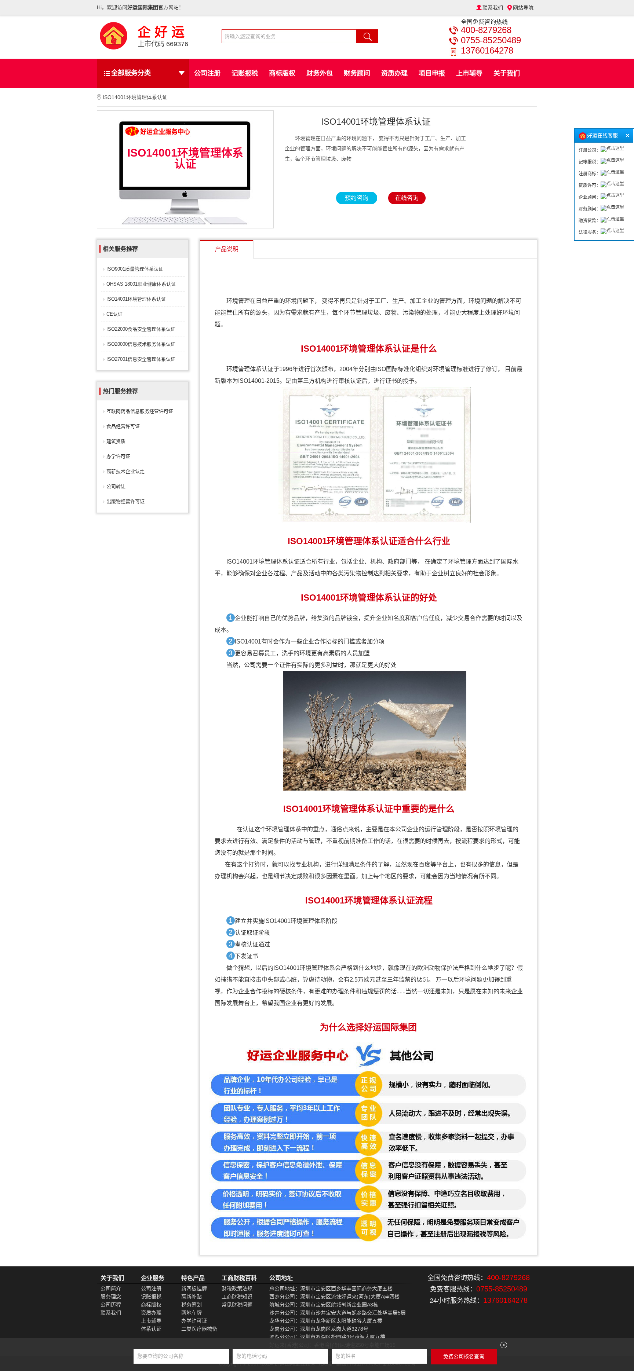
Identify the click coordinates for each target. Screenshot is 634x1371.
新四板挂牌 (194, 1288)
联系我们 (492, 8)
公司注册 (207, 73)
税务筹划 (191, 1305)
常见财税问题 (237, 1305)
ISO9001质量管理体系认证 (134, 269)
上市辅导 (469, 73)
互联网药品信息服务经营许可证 (139, 411)
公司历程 (111, 1305)
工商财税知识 (237, 1296)
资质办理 (394, 73)
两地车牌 (191, 1313)
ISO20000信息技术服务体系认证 (140, 344)
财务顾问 (357, 73)
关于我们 (506, 73)
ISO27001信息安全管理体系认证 (140, 359)
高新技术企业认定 (125, 471)
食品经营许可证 (123, 426)
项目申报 (432, 73)
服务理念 (111, 1296)
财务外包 (319, 73)
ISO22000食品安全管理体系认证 (140, 329)
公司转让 (115, 486)
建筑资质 (115, 441)
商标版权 (282, 73)
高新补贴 (191, 1296)
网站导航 (523, 8)
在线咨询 (407, 198)
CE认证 (114, 314)
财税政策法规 (237, 1288)
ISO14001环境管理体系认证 (136, 299)
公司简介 (111, 1288)
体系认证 (151, 1329)
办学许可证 (118, 456)
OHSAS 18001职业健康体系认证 (141, 284)
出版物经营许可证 (125, 501)
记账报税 (245, 73)
